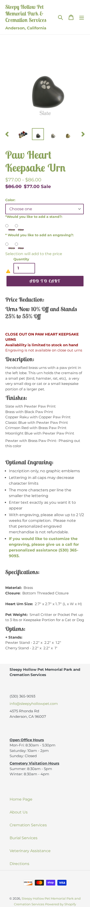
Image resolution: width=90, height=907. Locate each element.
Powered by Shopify (60, 904)
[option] (23, 134)
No (20, 229)
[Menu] (81, 17)
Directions (19, 863)
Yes (11, 229)
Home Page (21, 799)
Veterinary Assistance (30, 851)
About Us (19, 812)
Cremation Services (28, 825)
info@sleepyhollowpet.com (34, 703)
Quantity (21, 259)
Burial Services (23, 838)
